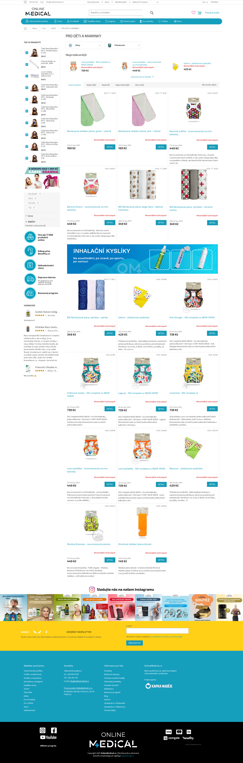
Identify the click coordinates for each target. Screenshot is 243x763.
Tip (32, 207)
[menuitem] (37, 21)
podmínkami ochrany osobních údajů (167, 636)
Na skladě (34, 194)
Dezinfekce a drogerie (33, 681)
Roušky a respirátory (33, 678)
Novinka (33, 203)
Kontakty (108, 671)
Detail (110, 147)
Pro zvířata (28, 703)
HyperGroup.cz (127, 755)
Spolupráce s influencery (114, 707)
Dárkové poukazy (140, 2)
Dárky (26, 696)
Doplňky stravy (30, 685)
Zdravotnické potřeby (33, 671)
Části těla (28, 692)
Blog (107, 2)
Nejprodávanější (122, 85)
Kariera (107, 699)
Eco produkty (29, 699)
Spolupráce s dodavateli (114, 703)
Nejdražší (106, 85)
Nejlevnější (91, 85)
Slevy (26, 707)
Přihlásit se (135, 643)
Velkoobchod (93, 2)
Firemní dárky (121, 2)
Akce (32, 198)
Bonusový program (112, 692)
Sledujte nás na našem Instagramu (125, 589)
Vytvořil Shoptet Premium (193, 745)
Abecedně (139, 85)
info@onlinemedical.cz (79, 681)
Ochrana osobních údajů (114, 678)
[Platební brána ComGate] (178, 734)
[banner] (142, 259)
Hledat (148, 12)
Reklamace (109, 689)
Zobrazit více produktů (141, 77)
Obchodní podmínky (112, 681)
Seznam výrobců (111, 685)
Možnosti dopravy (112, 674)
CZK (204, 2)
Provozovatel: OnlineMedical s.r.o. (78, 688)
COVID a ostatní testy (33, 674)
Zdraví (26, 689)
